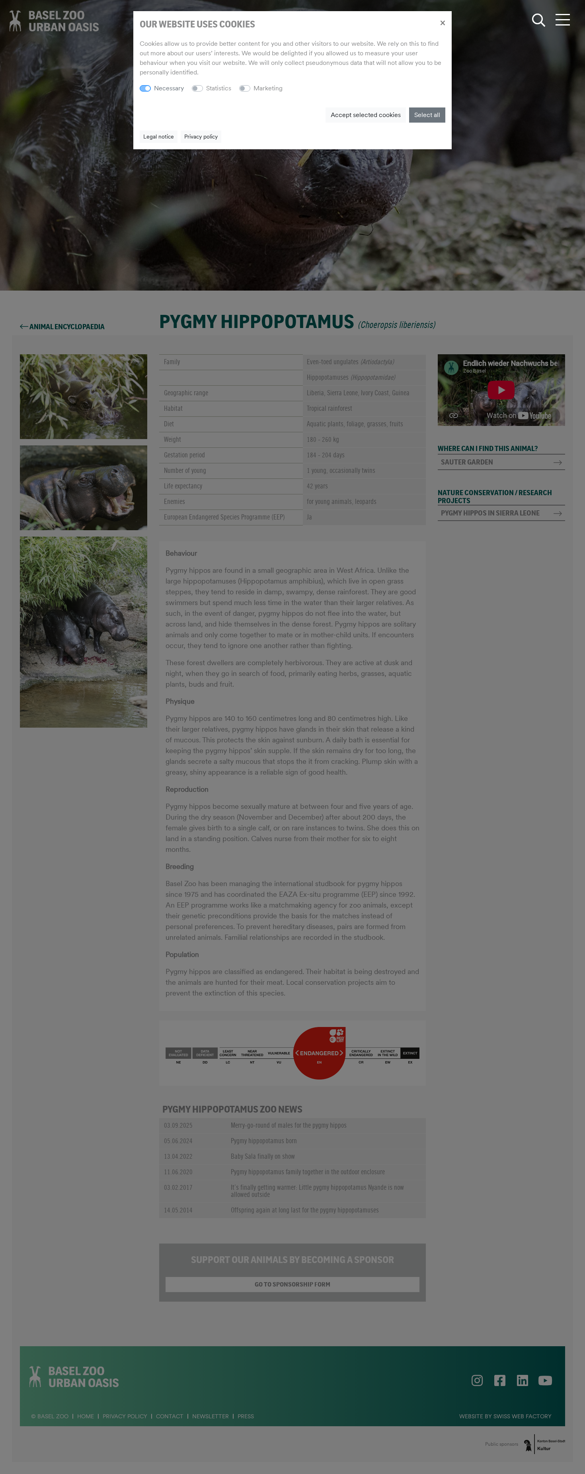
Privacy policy (201, 136)
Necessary (169, 88)
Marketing (268, 88)
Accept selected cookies (366, 115)
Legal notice (158, 136)
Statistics (218, 88)
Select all (427, 115)
